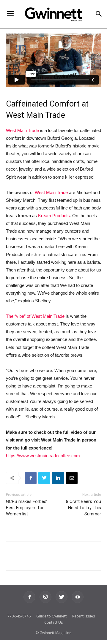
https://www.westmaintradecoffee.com (43, 455)
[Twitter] (61, 597)
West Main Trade (22, 130)
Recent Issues (83, 616)
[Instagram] (45, 597)
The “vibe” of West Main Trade (35, 316)
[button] (98, 14)
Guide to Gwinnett (51, 616)
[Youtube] (78, 597)
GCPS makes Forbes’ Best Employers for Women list (26, 508)
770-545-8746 (19, 616)
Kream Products (54, 215)
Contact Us (53, 622)
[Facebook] (29, 597)
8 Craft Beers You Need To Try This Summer (83, 508)
